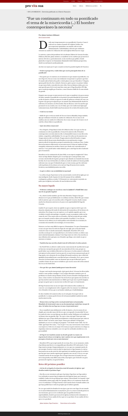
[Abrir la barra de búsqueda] (101, 6)
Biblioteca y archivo (92, 6)
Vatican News (88, 1)
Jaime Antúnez (44, 403)
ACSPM (73, 1)
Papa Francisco (53, 403)
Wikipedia (79, 1)
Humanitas (66, 1)
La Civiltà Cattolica (98, 1)
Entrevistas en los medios (68, 403)
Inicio (74, 6)
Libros (81, 6)
